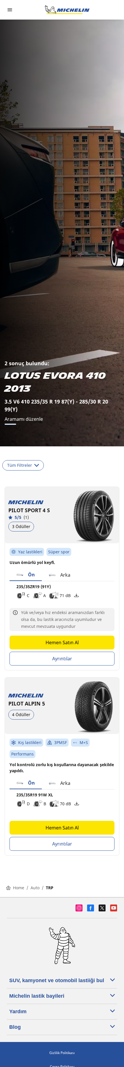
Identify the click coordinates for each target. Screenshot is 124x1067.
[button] (26, 575)
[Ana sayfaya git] (67, 10)
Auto (35, 887)
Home (18, 887)
